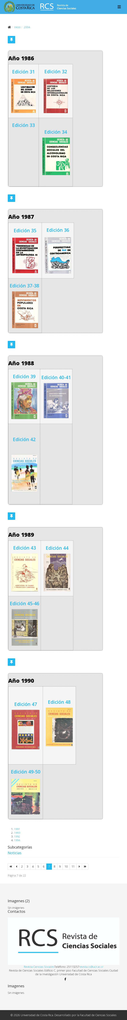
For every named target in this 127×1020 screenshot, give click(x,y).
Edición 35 (25, 230)
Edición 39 (24, 376)
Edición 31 (23, 71)
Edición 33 (23, 125)
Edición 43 (24, 548)
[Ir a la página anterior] (16, 867)
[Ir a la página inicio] (11, 867)
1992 (17, 836)
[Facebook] (63, 979)
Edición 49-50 (25, 772)
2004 (27, 27)
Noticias (14, 852)
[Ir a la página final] (85, 867)
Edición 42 (24, 439)
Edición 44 (57, 548)
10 (66, 866)
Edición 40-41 (56, 377)
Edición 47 (25, 704)
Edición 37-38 (24, 285)
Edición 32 (55, 71)
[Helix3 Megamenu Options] (119, 7)
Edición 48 (59, 702)
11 (73, 866)
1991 (17, 829)
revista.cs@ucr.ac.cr (91, 967)
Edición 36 (57, 230)
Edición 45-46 (24, 603)
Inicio (17, 27)
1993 (17, 833)
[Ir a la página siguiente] (79, 867)
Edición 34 (55, 132)
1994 (17, 840)
